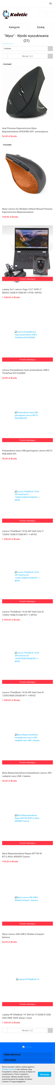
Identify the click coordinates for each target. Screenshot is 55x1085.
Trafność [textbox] (7, 49)
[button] (27, 1054)
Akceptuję (44, 1074)
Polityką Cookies (8, 1069)
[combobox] (27, 48)
